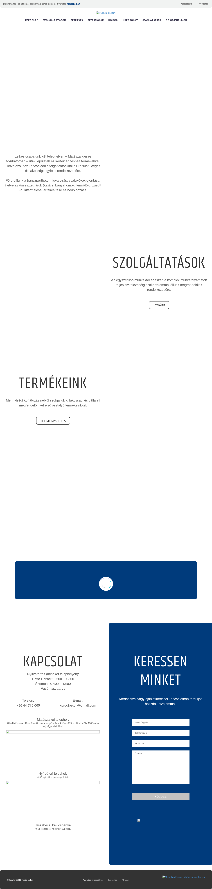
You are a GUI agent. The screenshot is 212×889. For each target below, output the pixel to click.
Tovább (159, 305)
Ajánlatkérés (151, 20)
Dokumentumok (176, 20)
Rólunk (113, 20)
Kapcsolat (130, 20)
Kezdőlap (31, 20)
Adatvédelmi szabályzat (93, 879)
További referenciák (106, 548)
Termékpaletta (53, 421)
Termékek (76, 20)
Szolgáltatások (54, 20)
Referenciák (96, 20)
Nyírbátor (203, 3)
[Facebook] (172, 4)
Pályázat (125, 879)
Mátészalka (186, 3)
